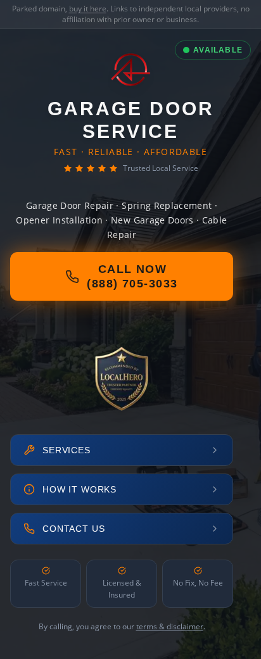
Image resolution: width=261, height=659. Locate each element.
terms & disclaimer (169, 626)
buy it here (87, 8)
